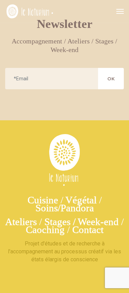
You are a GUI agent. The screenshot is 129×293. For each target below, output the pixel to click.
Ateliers (21, 221)
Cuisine (43, 199)
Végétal (81, 199)
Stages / (61, 221)
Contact (88, 229)
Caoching (45, 229)
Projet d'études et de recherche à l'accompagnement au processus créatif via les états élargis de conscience (64, 251)
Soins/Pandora (64, 207)
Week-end (98, 221)
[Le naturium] (29, 11)
